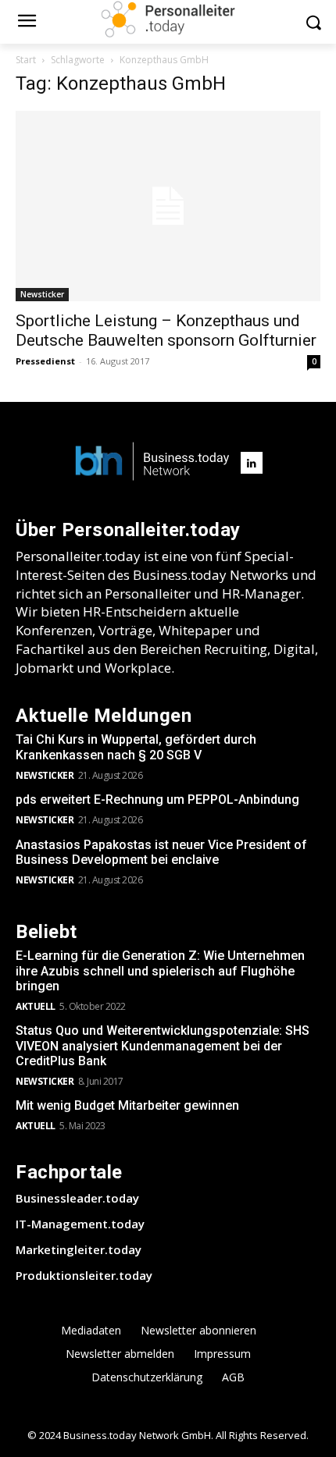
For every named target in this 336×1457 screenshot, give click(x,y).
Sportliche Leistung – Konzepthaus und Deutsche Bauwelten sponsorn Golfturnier (166, 330)
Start (26, 59)
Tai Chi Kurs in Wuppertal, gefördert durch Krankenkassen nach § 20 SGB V (136, 747)
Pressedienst (45, 361)
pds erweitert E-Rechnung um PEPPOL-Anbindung (157, 799)
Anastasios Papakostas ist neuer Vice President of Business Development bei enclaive (161, 852)
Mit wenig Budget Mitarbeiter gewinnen (127, 1105)
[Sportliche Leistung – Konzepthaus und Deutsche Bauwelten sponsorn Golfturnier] (168, 206)
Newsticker (42, 294)
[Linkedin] (252, 463)
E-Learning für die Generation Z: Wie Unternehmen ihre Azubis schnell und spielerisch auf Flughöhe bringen (160, 970)
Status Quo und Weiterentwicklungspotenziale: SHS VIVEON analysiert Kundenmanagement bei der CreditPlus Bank (162, 1045)
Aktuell (35, 1006)
